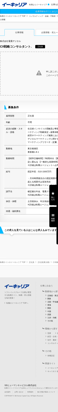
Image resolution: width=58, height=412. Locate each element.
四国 (49, 315)
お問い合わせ (18, 392)
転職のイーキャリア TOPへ (17, 303)
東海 (49, 305)
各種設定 (51, 356)
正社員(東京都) (44, 262)
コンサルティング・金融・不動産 (42, 16)
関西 (49, 308)
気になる (53, 198)
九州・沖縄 (51, 318)
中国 (49, 311)
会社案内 (7, 392)
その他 (50, 321)
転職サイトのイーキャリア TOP (12, 16)
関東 (49, 299)
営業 (49, 333)
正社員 (31, 262)
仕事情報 (19, 32)
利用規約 (30, 392)
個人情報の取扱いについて (46, 392)
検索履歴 (53, 220)
